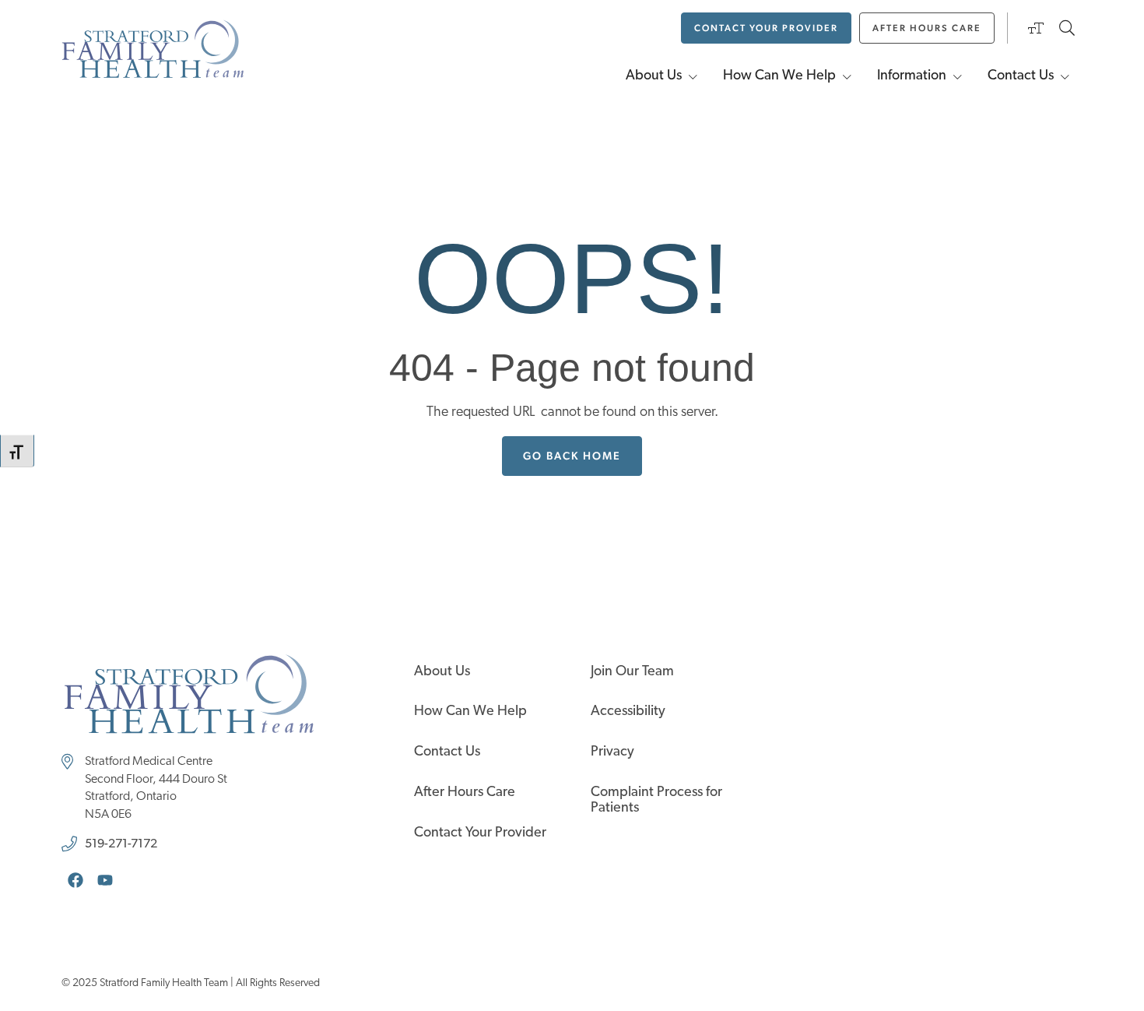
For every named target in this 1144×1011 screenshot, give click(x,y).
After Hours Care (464, 793)
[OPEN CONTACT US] (1065, 76)
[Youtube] (105, 880)
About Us (442, 672)
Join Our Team (632, 672)
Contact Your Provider (480, 833)
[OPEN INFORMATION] (958, 76)
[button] (1035, 40)
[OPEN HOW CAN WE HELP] (847, 76)
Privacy (612, 752)
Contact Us (447, 752)
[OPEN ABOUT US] (693, 76)
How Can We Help (470, 712)
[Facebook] (75, 880)
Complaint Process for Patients (656, 800)
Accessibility (628, 712)
